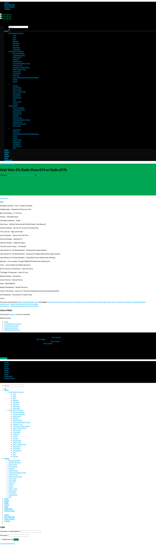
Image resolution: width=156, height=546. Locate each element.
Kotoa (15, 79)
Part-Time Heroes (19, 92)
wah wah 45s (128, 302)
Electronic (16, 47)
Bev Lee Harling (18, 53)
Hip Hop (16, 45)
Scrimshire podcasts (11, 326)
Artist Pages (13, 106)
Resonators (17, 94)
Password (4, 535)
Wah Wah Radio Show (9, 164)
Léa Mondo (17, 87)
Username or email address (10, 531)
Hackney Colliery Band (21, 67)
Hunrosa (16, 75)
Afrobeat (16, 43)
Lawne (15, 81)
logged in (12, 314)
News (6, 150)
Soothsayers (17, 98)
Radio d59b (107, 302)
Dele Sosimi (17, 57)
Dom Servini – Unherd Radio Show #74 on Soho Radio (19, 304)
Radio (6, 154)
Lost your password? (7, 543)
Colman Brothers (19, 55)
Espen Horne (17, 61)
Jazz (14, 35)
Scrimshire (16, 96)
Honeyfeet (17, 73)
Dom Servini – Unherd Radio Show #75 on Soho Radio (19, 306)
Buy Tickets (56, 337)
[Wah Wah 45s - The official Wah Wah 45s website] (6, 16)
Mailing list (8, 160)
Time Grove (17, 102)
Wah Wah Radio (139, 302)
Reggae (15, 41)
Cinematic (16, 49)
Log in (16, 539)
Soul (14, 39)
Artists (6, 364)
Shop (6, 158)
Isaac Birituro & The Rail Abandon (85, 302)
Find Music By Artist (15, 51)
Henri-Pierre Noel (19, 69)
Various (15, 104)
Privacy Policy (9, 7)
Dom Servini (17, 114)
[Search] (9, 29)
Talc (113, 302)
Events (6, 152)
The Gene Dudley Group (21, 63)
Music (6, 31)
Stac (14, 100)
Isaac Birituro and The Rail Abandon (26, 77)
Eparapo (16, 59)
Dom (38, 175)
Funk (14, 37)
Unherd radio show (11, 328)
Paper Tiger (17, 89)
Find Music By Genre (16, 33)
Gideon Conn (17, 65)
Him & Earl (17, 71)
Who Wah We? (9, 5)
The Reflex (119, 302)
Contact (7, 9)
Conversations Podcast (12, 324)
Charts (6, 156)
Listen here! (4, 198)
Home (6, 3)
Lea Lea (15, 85)
